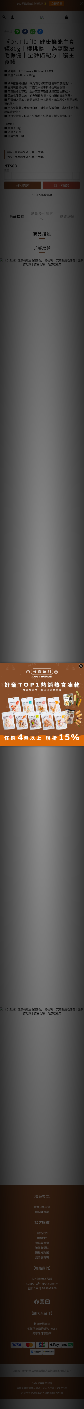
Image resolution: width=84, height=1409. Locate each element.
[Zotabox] (81, 742)
